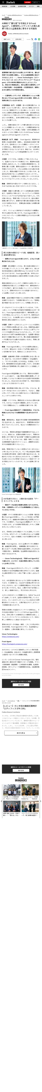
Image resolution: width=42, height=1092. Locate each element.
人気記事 (12, 6)
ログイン (35, 2)
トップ (3, 15)
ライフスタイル (11, 700)
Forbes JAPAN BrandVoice (15, 15)
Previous (2, 801)
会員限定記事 (22, 6)
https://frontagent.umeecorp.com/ (14, 644)
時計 (18, 700)
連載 (38, 6)
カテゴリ (31, 6)
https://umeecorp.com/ (10, 636)
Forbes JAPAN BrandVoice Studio (18, 34)
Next (40, 801)
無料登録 (21, 685)
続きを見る (21, 733)
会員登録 (27, 2)
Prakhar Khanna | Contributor (11, 712)
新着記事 (4, 6)
